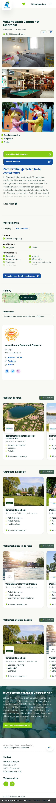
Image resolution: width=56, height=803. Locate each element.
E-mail (11, 364)
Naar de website (12, 162)
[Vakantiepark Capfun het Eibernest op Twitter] (12, 371)
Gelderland (21, 441)
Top (50, 748)
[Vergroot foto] (28, 52)
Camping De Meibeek (15, 510)
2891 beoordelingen (19, 604)
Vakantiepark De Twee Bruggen (21, 584)
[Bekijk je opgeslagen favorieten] (24, 4)
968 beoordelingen (17, 34)
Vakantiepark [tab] (22, 228)
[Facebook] (5, 783)
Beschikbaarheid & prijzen (16, 154)
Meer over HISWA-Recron (16, 725)
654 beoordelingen (19, 456)
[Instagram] (12, 783)
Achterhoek (32, 513)
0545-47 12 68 (15, 357)
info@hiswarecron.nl (12, 771)
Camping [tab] (7, 228)
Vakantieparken (38, 4)
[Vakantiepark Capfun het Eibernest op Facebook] (7, 371)
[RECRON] (7, 5)
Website (12, 361)
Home (17, 745)
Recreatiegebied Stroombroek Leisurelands (20, 437)
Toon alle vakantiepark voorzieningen (20, 276)
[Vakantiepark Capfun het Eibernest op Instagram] (18, 371)
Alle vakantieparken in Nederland (16, 748)
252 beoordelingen (19, 530)
